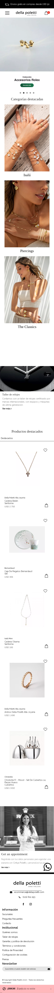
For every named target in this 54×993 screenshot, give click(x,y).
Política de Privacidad (12, 950)
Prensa (5, 959)
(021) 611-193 (29, 897)
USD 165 (8, 647)
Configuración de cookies (14, 955)
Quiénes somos (10, 932)
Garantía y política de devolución (18, 941)
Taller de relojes (10, 937)
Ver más (6, 408)
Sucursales (7, 914)
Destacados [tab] (7, 438)
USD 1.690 (9, 715)
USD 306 (8, 577)
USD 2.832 (9, 788)
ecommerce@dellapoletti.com (29, 892)
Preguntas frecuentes (12, 919)
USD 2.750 (9, 507)
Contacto (6, 923)
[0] (46, 10)
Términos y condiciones (14, 946)
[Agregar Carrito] (46, 505)
